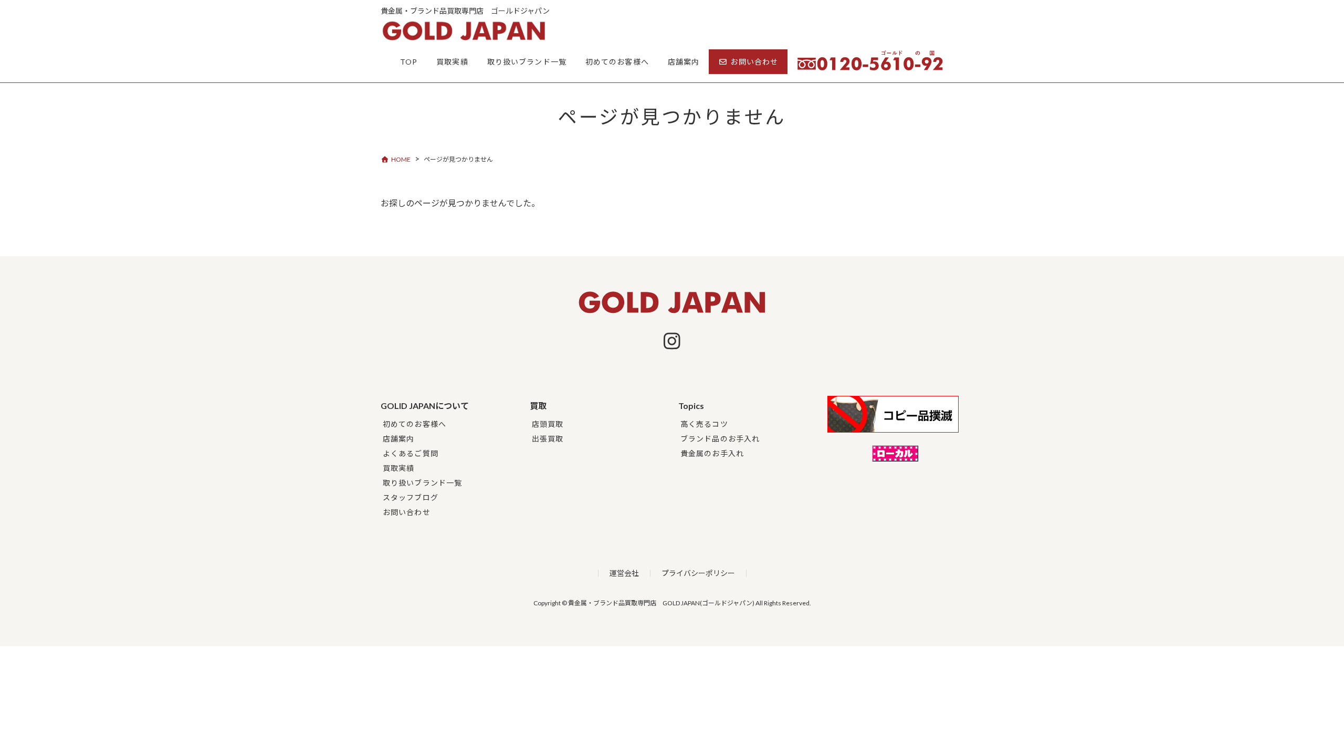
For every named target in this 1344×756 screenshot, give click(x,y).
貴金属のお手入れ (712, 453)
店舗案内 (398, 438)
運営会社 (624, 573)
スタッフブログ (410, 497)
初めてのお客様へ (414, 423)
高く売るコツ (704, 423)
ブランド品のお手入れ (720, 438)
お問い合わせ (406, 512)
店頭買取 (547, 423)
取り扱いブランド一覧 (422, 482)
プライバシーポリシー (698, 573)
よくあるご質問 (410, 453)
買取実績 (398, 468)
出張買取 (547, 438)
